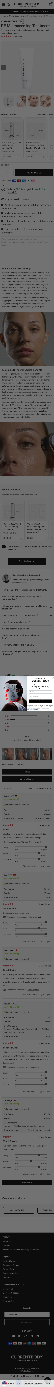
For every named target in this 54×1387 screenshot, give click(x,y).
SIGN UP (40, 701)
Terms (38, 709)
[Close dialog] (52, 678)
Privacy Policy (33, 709)
